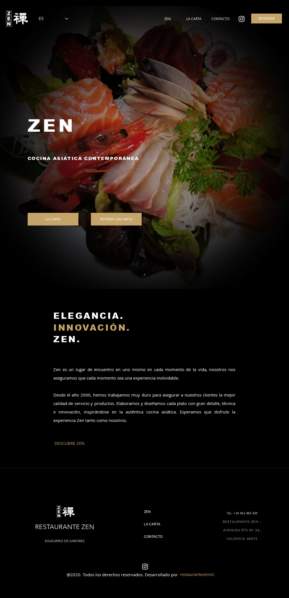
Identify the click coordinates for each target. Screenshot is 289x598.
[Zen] (242, 19)
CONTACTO (153, 537)
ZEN (147, 512)
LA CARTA (152, 524)
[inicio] (144, 275)
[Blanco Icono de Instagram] (145, 567)
